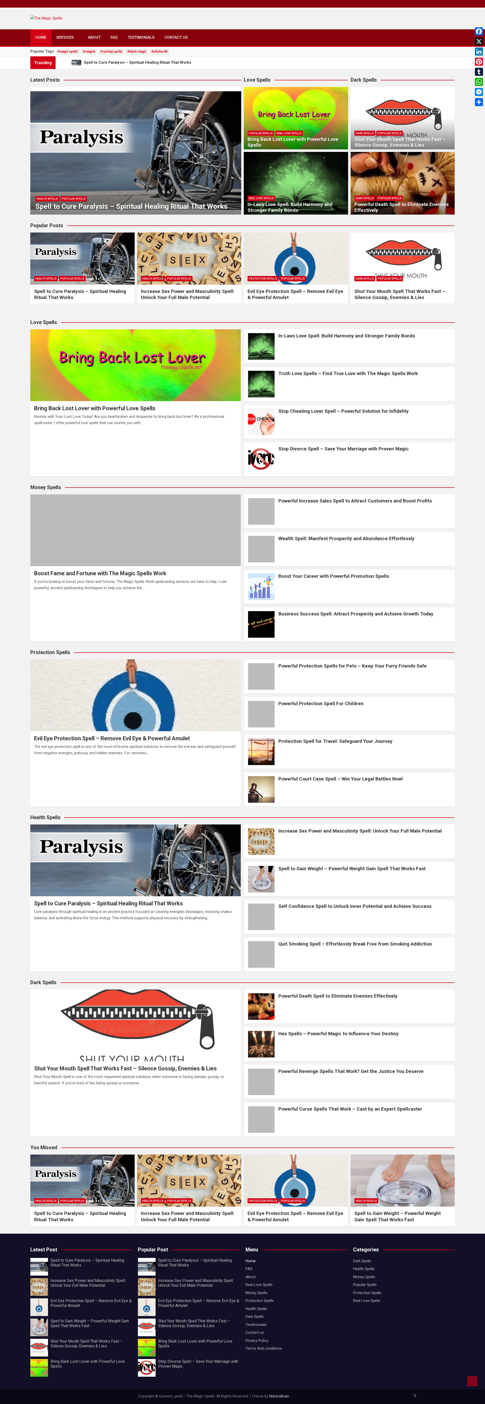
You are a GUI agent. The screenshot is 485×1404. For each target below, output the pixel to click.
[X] (479, 41)
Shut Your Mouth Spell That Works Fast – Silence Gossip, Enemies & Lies (399, 142)
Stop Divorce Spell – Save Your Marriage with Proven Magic (343, 449)
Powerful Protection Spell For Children (320, 703)
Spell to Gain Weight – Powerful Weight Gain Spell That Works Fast (352, 868)
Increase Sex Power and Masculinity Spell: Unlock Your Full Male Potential (187, 294)
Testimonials (141, 37)
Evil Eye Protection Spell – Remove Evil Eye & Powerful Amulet (112, 738)
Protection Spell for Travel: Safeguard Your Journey (335, 741)
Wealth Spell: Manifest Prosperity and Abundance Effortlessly (346, 538)
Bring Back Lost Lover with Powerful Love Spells (293, 142)
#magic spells (68, 51)
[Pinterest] (479, 62)
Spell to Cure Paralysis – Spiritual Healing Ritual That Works (131, 206)
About (94, 37)
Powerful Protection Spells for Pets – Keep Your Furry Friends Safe (352, 666)
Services (65, 37)
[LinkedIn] (479, 52)
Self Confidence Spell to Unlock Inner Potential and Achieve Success (354, 906)
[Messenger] (479, 92)
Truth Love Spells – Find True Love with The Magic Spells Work (348, 373)
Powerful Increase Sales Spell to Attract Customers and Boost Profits (355, 501)
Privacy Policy (257, 1340)
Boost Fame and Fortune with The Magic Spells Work (100, 573)
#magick (89, 51)
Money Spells (257, 1293)
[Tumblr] (479, 72)
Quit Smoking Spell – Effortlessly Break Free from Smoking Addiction (355, 944)
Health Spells (47, 198)
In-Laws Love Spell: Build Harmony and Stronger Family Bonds (290, 207)
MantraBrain (279, 1396)
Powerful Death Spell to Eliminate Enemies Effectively (401, 207)
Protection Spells (263, 278)
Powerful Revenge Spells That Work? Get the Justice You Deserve (351, 1071)
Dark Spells (365, 133)
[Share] (479, 102)
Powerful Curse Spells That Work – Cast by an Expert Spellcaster (350, 1109)
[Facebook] (479, 31)
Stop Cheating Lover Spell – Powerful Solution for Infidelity (343, 411)
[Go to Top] (472, 1381)
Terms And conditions (264, 1348)
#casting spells (111, 51)
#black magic (136, 51)
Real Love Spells (289, 133)
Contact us (176, 37)
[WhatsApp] (479, 82)
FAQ (114, 37)
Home (40, 37)
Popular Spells (74, 198)
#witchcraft (159, 51)
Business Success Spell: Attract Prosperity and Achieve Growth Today (355, 614)
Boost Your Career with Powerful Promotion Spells (333, 576)
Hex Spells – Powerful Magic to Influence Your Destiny (338, 1034)
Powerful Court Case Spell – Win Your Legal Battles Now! (340, 779)
